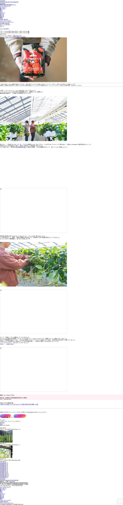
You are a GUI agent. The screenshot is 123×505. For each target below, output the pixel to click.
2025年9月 (3, 477)
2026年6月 (3, 465)
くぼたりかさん (19, 416)
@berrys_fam (9, 344)
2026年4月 (3, 468)
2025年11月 (3, 475)
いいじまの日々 (4, 28)
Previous (2, 422)
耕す (1, 18)
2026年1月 (3, 472)
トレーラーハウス (5, 20)
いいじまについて (5, 6)
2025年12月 (3, 473)
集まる (2, 15)
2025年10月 (3, 476)
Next (1, 424)
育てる (2, 14)
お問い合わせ (4, 19)
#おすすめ (22, 36)
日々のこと (3, 7)
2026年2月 (3, 471)
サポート (2, 12)
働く (1, 10)
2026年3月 (3, 469)
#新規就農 (16, 36)
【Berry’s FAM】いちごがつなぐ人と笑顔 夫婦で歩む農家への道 (19, 404)
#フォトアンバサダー (6, 36)
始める (2, 16)
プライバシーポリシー (6, 22)
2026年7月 (3, 464)
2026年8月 (3, 463)
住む (1, 11)
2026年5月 (3, 467)
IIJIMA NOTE (5, 416)
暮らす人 (2, 8)
